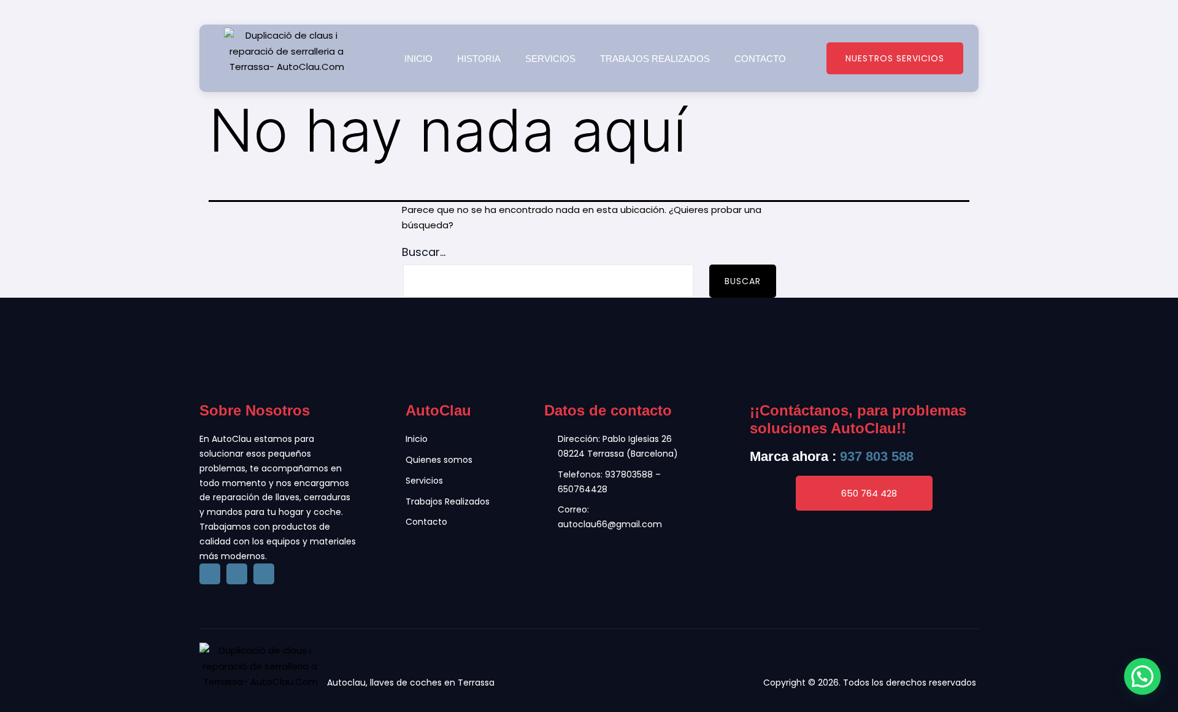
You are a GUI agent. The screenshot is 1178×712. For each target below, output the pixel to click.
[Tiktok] (236, 573)
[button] (1142, 676)
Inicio (418, 58)
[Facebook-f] (209, 573)
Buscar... (423, 252)
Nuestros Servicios (894, 58)
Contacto (760, 58)
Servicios (550, 58)
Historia (479, 58)
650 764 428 (869, 493)
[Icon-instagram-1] (263, 573)
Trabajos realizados (655, 58)
